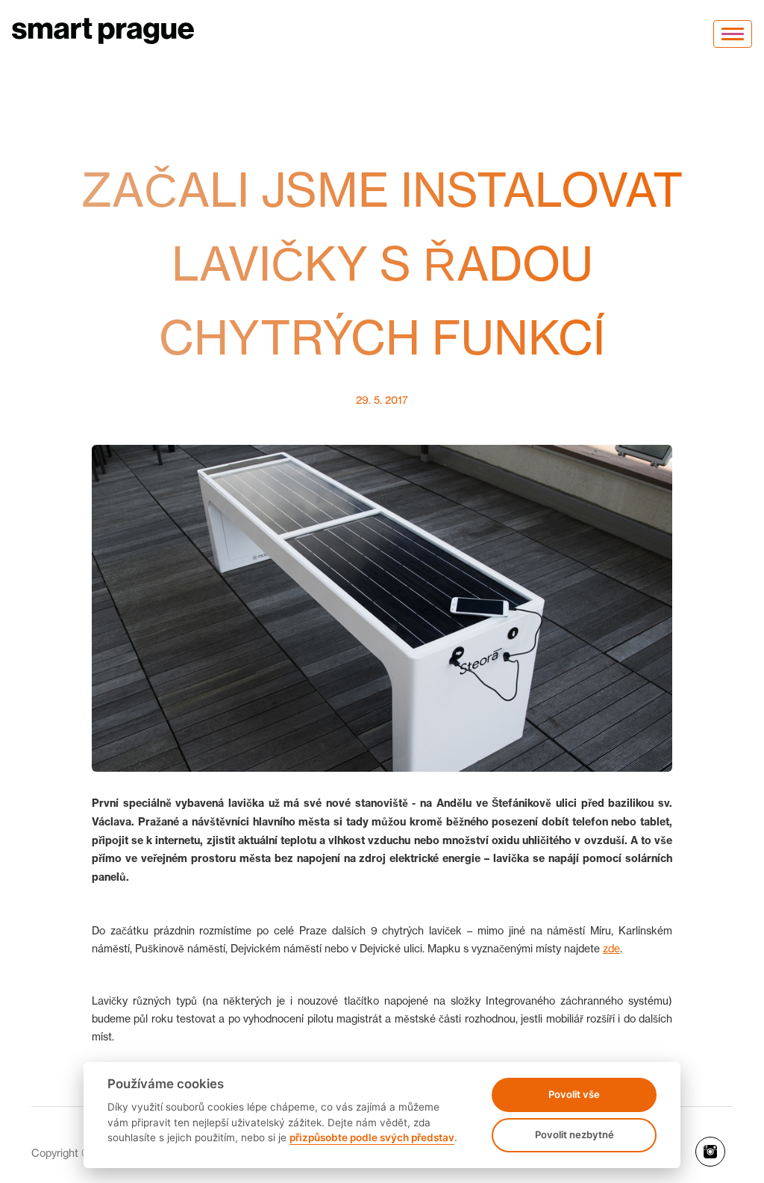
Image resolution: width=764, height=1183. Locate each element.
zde (611, 948)
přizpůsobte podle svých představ (371, 1137)
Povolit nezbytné (574, 1134)
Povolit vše (574, 1094)
